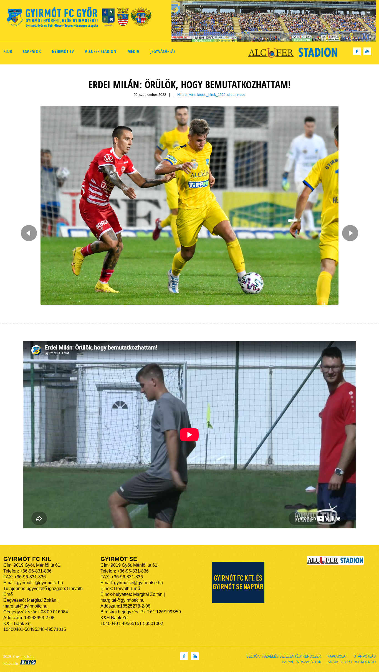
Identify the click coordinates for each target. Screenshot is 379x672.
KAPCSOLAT (337, 656)
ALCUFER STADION (100, 51)
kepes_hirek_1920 (211, 95)
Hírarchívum (186, 95)
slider (231, 95)
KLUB (7, 51)
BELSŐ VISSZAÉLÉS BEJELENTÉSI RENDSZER (283, 656)
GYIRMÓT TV (63, 51)
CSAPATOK (32, 51)
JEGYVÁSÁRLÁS (163, 51)
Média (133, 51)
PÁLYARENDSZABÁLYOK (301, 662)
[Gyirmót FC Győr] (81, 18)
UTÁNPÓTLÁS (364, 656)
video (241, 95)
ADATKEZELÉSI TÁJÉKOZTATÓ (352, 662)
